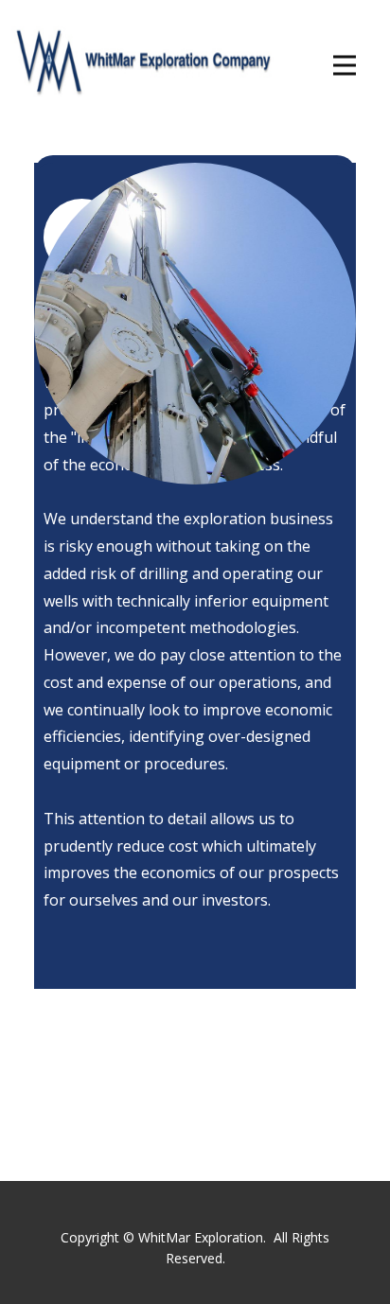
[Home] (137, 59)
